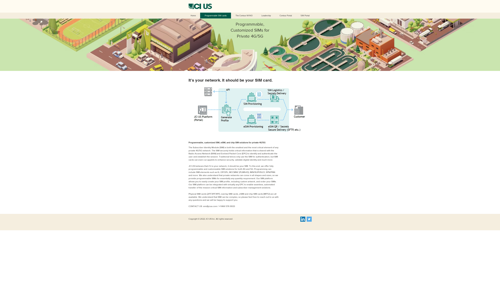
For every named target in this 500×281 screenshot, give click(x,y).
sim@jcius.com (210, 206)
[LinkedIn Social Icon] (302, 219)
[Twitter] (309, 219)
